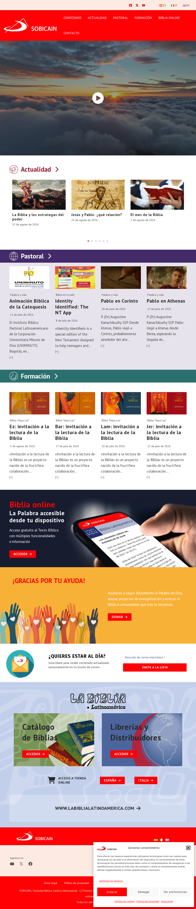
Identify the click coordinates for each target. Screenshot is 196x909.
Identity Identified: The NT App (72, 307)
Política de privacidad (147, 901)
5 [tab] (104, 241)
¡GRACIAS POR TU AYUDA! (49, 580)
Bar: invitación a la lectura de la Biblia (73, 432)
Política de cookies (125, 901)
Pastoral (32, 256)
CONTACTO (71, 33)
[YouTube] (143, 5)
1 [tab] (88, 241)
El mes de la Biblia (147, 214)
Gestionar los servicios (111, 880)
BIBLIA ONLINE (169, 18)
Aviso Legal (167, 901)
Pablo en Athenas (166, 301)
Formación (35, 376)
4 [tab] (100, 241)
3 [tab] (96, 241)
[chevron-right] (57, 168)
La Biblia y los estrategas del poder (38, 216)
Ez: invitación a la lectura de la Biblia (29, 432)
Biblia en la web (65, 295)
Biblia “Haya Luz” (19, 420)
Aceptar (112, 892)
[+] (11, 357)
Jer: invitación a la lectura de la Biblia (164, 432)
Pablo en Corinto (119, 301)
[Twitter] (137, 5)
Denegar (144, 892)
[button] (188, 848)
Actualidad (97, 18)
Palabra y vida (18, 295)
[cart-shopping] (51, 780)
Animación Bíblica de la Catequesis (29, 304)
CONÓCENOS (72, 18)
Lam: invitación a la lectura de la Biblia (120, 432)
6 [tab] (107, 241)
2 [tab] (92, 241)
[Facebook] (130, 5)
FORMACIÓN (143, 18)
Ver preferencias (175, 892)
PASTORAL (120, 18)
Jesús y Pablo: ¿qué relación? (96, 214)
